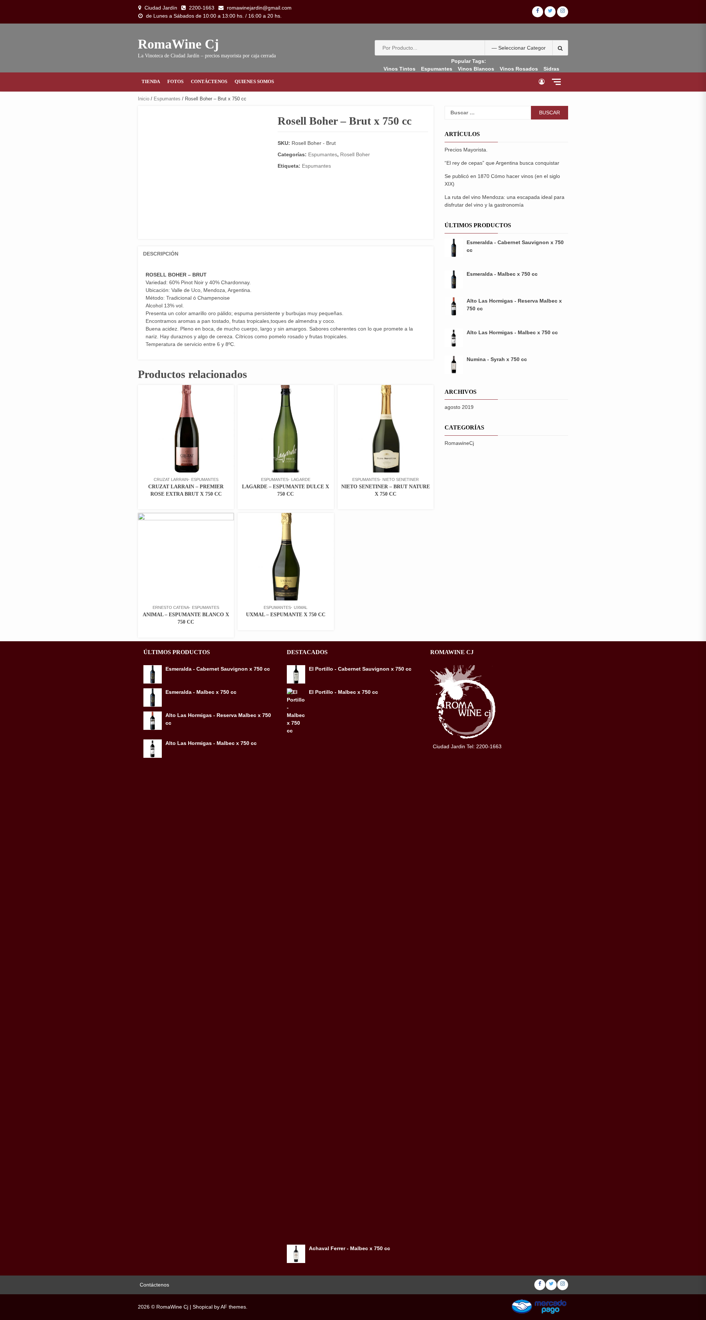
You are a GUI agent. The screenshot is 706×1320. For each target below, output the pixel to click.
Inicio (143, 98)
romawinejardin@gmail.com (259, 8)
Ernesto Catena (171, 607)
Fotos (175, 81)
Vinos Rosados (519, 69)
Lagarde (300, 479)
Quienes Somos (254, 81)
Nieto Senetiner (400, 479)
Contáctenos (209, 81)
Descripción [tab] (160, 254)
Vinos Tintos (400, 69)
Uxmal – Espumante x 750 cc (285, 614)
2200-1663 (201, 8)
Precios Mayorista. (466, 150)
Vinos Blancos (476, 69)
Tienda (151, 81)
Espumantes (436, 69)
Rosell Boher (355, 154)
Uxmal (300, 607)
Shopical (203, 1307)
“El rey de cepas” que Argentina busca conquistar (502, 163)
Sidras (551, 69)
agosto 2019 (459, 407)
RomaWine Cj (178, 44)
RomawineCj (459, 443)
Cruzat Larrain (171, 479)
